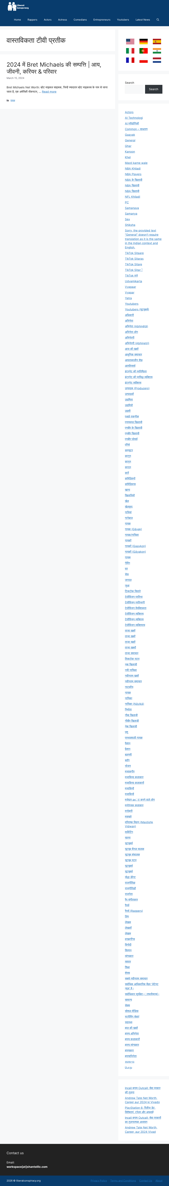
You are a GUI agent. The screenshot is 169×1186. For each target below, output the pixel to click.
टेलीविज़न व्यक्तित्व (134, 619)
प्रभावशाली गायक (134, 737)
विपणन (128, 950)
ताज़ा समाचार (131, 653)
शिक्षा (127, 967)
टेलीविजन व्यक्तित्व (134, 613)
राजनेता (129, 894)
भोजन (128, 766)
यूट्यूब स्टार (130, 860)
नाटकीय (129, 687)
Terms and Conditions (123, 1180)
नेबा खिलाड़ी (131, 726)
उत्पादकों (129, 394)
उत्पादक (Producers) (137, 388)
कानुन (128, 456)
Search (129, 82)
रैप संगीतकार (131, 899)
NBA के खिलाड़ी (133, 179)
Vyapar (129, 292)
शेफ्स (127, 973)
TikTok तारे (131, 275)
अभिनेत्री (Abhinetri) (137, 343)
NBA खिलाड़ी (132, 191)
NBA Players (133, 174)
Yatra (128, 298)
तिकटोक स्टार (132, 658)
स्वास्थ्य (128, 1022)
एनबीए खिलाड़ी (132, 433)
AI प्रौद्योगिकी (132, 123)
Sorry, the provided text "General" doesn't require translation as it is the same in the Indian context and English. (143, 239)
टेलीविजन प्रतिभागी (135, 602)
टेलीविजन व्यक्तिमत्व (135, 625)
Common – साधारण (136, 129)
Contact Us (145, 1180)
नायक (128, 692)
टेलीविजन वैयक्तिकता (135, 608)
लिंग (127, 916)
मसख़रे (128, 816)
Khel (128, 157)
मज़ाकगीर (130, 771)
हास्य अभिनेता (132, 1033)
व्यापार (128, 961)
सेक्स (127, 1005)
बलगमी (128, 754)
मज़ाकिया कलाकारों (134, 782)
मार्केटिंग (129, 832)
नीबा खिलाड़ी (131, 715)
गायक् (128, 557)
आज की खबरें (131, 349)
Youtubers (123, 19)
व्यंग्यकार (129, 956)
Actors (47, 19)
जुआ (127, 585)
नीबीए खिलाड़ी (132, 720)
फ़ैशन (127, 749)
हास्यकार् (129, 1050)
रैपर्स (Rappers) (134, 911)
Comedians (80, 19)
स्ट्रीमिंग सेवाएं (132, 1016)
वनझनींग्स (130, 939)
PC (127, 202)
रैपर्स (127, 905)
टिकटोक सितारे (133, 591)
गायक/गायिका (132, 534)
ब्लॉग (127, 760)
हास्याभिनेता (131, 1056)
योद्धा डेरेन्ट (130, 877)
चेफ (127, 574)
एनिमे (127, 444)
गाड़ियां (128, 512)
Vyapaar (130, 287)
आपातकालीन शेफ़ (134, 360)
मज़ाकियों (129, 788)
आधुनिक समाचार (133, 354)
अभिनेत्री (129, 337)
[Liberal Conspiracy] (18, 6)
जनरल (128, 580)
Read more (49, 91)
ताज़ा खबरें (130, 636)
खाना (127, 489)
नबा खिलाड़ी (131, 664)
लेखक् (128, 933)
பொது (128, 1067)
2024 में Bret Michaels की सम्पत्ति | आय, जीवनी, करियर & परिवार (54, 68)
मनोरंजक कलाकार (134, 805)
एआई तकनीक (132, 416)
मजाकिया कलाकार (134, 777)
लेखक (128, 922)
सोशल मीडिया (131, 1011)
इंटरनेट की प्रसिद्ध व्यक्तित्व (138, 377)
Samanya (131, 213)
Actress (62, 19)
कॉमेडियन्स (130, 484)
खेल (127, 501)
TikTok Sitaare (134, 253)
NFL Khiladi (132, 196)
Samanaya (132, 208)
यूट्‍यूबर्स (129, 871)
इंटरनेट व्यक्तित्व (133, 382)
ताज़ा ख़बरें (130, 642)
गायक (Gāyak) (133, 529)
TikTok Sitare (133, 264)
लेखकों (128, 927)
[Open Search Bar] (157, 19)
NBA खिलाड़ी (132, 185)
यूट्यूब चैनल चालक (134, 849)
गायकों (128, 540)
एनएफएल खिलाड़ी (133, 422)
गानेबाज (129, 518)
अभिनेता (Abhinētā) (136, 326)
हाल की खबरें (131, 1028)
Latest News (143, 19)
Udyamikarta (133, 281)
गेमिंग (127, 563)
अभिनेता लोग (131, 332)
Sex (127, 219)
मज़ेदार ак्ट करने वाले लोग (140, 799)
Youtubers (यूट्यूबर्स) (137, 309)
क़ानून (128, 461)
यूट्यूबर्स (129, 865)
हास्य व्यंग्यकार (132, 1044)
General (130, 140)
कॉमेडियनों (130, 478)
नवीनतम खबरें (132, 675)
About (158, 1180)
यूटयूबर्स (129, 843)
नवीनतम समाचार (133, 681)
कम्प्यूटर (129, 450)
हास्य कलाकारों (132, 1039)
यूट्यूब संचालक (132, 854)
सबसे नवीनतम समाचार (136, 978)
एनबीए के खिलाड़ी (133, 427)
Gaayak (130, 134)
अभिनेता (129, 320)
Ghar (128, 146)
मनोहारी (129, 811)
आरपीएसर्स (130, 365)
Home (17, 19)
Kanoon (130, 151)
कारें (127, 472)
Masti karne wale (136, 163)
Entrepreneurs (101, 19)
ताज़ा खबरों (130, 647)
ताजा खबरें (130, 630)
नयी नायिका (131, 670)
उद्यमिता (129, 399)
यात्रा (128, 837)
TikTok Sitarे (134, 270)
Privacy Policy (99, 1180)
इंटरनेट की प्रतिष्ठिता (136, 371)
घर (126, 568)
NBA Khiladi (133, 168)
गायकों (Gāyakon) (135, 551)
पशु (126, 732)
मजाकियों (129, 794)
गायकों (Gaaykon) (135, 546)
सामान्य (128, 999)
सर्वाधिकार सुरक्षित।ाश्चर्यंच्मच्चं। (142, 994)
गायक (12, 100)
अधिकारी (129, 315)
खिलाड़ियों (130, 495)
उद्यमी (128, 411)
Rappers (32, 19)
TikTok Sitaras (134, 258)
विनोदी (128, 944)
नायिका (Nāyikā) (134, 704)
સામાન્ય (129, 1061)
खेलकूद (129, 506)
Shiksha (130, 225)
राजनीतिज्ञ (130, 882)
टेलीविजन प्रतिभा (134, 596)
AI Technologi (134, 117)
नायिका (128, 698)
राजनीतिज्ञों (130, 888)
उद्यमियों (129, 405)
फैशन (127, 743)
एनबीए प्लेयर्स (131, 439)
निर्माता (128, 709)
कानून (128, 467)
